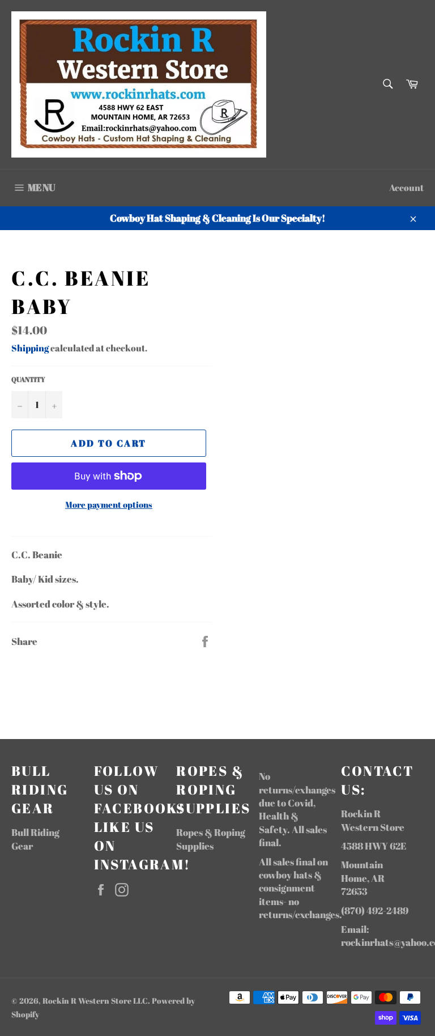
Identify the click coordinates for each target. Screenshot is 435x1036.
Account (406, 187)
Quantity (28, 379)
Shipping (30, 348)
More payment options (108, 504)
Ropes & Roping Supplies (210, 839)
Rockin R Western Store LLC (95, 1001)
